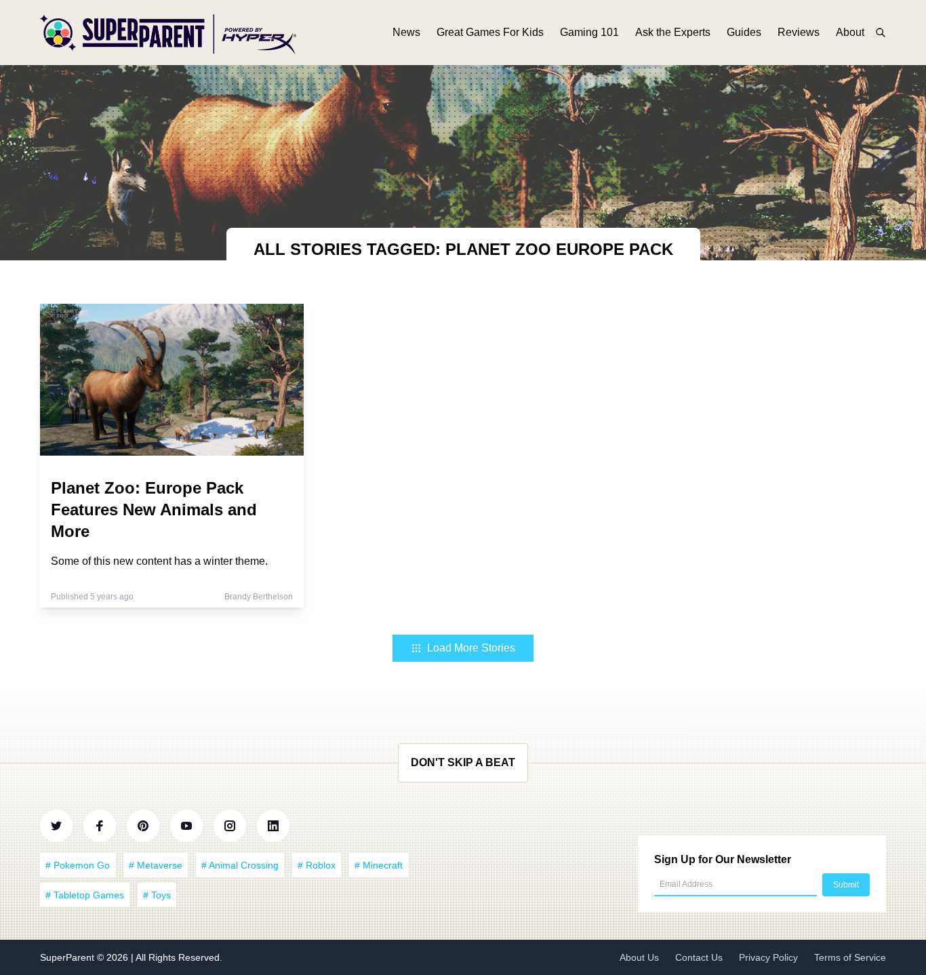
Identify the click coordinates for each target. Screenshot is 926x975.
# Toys (157, 895)
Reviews (799, 32)
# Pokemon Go (77, 865)
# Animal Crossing (240, 865)
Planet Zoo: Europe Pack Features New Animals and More (154, 509)
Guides (744, 32)
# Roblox (317, 865)
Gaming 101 (589, 32)
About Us (639, 957)
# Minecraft (379, 865)
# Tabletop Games (84, 895)
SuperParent (68, 957)
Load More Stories (471, 648)
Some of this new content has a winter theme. (159, 561)
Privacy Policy (768, 957)
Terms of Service (850, 957)
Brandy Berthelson (258, 596)
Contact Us (699, 957)
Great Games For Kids (490, 32)
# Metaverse (155, 865)
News (406, 32)
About (850, 32)
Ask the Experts (672, 32)
